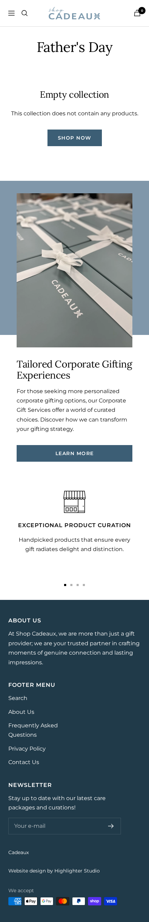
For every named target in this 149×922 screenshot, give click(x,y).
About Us (21, 712)
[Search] (24, 13)
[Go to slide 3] (78, 585)
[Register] (111, 826)
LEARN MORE (74, 453)
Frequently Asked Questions (33, 730)
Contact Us (23, 762)
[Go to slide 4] (84, 585)
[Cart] (137, 13)
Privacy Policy (27, 748)
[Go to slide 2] (71, 585)
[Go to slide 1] (65, 585)
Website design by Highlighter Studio (54, 871)
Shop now (74, 138)
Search (17, 698)
